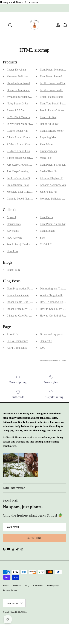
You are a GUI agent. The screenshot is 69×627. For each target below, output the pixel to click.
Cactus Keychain (16, 69)
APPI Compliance (17, 347)
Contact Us (46, 340)
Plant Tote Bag (48, 117)
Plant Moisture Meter (51, 130)
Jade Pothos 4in (48, 191)
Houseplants (14, 223)
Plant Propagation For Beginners (25, 288)
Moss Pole (45, 157)
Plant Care (12, 251)
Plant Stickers (47, 230)
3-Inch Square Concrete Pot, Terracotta (28, 157)
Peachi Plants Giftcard (52, 110)
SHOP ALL (46, 244)
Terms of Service (10, 590)
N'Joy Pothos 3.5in (17, 103)
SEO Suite (61, 361)
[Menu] (4, 25)
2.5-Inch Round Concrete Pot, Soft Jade (29, 144)
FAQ (42, 347)
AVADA (54, 361)
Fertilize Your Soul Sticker (21, 178)
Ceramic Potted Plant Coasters (24, 198)
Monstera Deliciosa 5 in (53, 198)
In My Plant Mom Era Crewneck (25, 117)
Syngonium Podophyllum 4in (23, 96)
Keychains (13, 230)
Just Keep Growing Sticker (22, 171)
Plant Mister (46, 144)
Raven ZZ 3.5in (16, 110)
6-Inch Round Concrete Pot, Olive (26, 137)
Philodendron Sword (18, 83)
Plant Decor (46, 217)
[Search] (12, 25)
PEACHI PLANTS (18, 612)
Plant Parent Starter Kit (52, 164)
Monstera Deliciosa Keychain (23, 76)
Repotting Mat (48, 137)
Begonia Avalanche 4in (53, 184)
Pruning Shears (48, 151)
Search (5, 585)
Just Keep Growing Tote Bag (23, 164)
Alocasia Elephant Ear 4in (54, 178)
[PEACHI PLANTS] (34, 24)
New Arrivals (14, 237)
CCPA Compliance (17, 340)
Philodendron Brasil (18, 184)
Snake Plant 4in (48, 171)
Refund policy (53, 585)
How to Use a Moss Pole (54, 308)
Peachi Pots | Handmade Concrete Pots (28, 244)
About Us (12, 334)
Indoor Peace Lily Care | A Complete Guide (31, 308)
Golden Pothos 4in (17, 130)
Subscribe (34, 538)
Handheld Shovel (49, 123)
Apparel (11, 217)
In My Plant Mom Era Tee (21, 123)
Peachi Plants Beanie (51, 96)
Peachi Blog (13, 269)
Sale (42, 237)
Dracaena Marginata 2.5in (21, 90)
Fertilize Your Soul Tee (52, 83)
